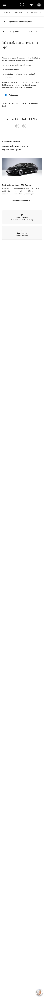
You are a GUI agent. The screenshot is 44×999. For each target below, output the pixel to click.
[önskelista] (31, 5)
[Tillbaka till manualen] (5, 21)
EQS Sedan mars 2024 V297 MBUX (21, 32)
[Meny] (4, 5)
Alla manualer (7, 32)
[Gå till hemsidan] (22, 4)
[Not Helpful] (24, 126)
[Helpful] (17, 126)
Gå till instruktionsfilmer (22, 200)
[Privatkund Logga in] (39, 4)
